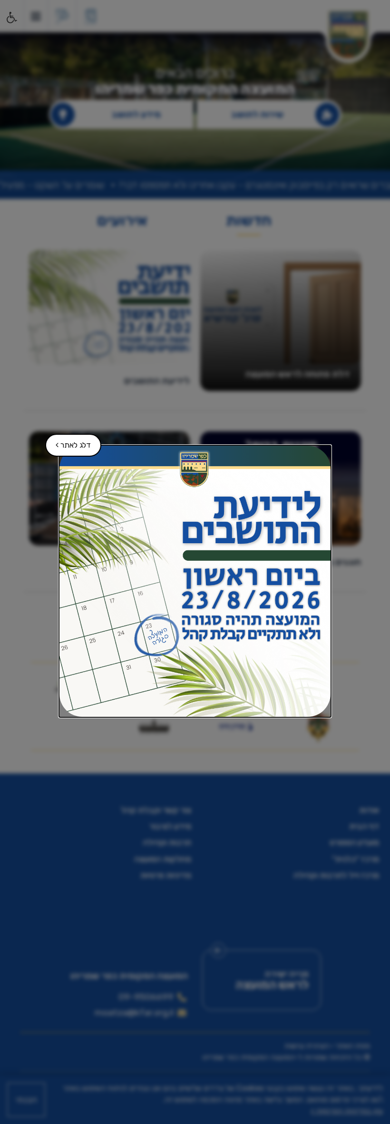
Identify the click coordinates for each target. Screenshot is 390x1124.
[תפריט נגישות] (10, 17)
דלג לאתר (68, 442)
